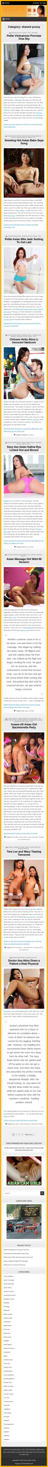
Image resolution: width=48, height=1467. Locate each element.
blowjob (29, 628)
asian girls (15, 837)
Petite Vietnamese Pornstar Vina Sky (24, 37)
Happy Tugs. (12, 617)
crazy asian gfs (33, 837)
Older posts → (30, 1134)
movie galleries (9, 1375)
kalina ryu (25, 547)
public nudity (8, 1390)
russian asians (9, 1394)
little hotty (18, 100)
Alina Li (6, 402)
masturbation (8, 1371)
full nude (31, 555)
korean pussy (8, 1360)
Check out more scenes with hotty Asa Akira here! (21, 1120)
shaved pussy (16, 33)
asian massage (12, 555)
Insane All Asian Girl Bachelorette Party (24, 726)
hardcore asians (28, 136)
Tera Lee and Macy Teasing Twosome (24, 853)
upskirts (6, 1432)
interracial (7, 1352)
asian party (23, 837)
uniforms (7, 1428)
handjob (6, 1341)
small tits (27, 33)
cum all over (8, 319)
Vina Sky (39, 113)
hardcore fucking (36, 1124)
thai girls (6, 1416)
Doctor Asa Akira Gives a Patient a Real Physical (24, 962)
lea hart (31, 711)
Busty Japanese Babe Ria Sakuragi (16, 1261)
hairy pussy (8, 1337)
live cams (7, 1363)
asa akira (16, 1124)
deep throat (7, 1325)
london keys (8, 1367)
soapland (7, 1409)
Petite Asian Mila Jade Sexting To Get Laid (24, 241)
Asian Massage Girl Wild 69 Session (24, 560)
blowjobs (23, 555)
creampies (7, 1322)
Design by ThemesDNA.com (24, 1463)
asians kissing (23, 719)
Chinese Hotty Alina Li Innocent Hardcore (24, 341)
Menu (7, 3)
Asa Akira (7, 1011)
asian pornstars (14, 136)
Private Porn (8, 1382)
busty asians (8, 1314)
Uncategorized (8, 1424)
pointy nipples (20, 210)
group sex (13, 720)
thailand (6, 1420)
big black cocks (9, 1299)
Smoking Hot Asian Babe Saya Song (24, 142)
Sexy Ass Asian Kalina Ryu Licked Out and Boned (24, 448)
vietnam (34, 33)
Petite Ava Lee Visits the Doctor (14, 1265)
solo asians (7, 1413)
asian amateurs (17, 947)
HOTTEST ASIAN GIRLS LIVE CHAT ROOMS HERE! (22, 1450)
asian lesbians (13, 847)
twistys (31, 547)
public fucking (8, 1386)
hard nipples (23, 720)
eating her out (24, 630)
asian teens (12, 719)
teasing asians (38, 947)
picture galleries (9, 1379)
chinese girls (26, 335)
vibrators (7, 1435)
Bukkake (7, 1310)
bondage (6, 1306)
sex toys (7, 1397)
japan (5, 1356)
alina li (32, 435)
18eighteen (25, 435)
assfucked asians (10, 1295)
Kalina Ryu (7, 501)
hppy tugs (24, 711)
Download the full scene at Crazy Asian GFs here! (20, 833)
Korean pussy (11, 215)
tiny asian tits (34, 419)
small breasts (27, 947)
